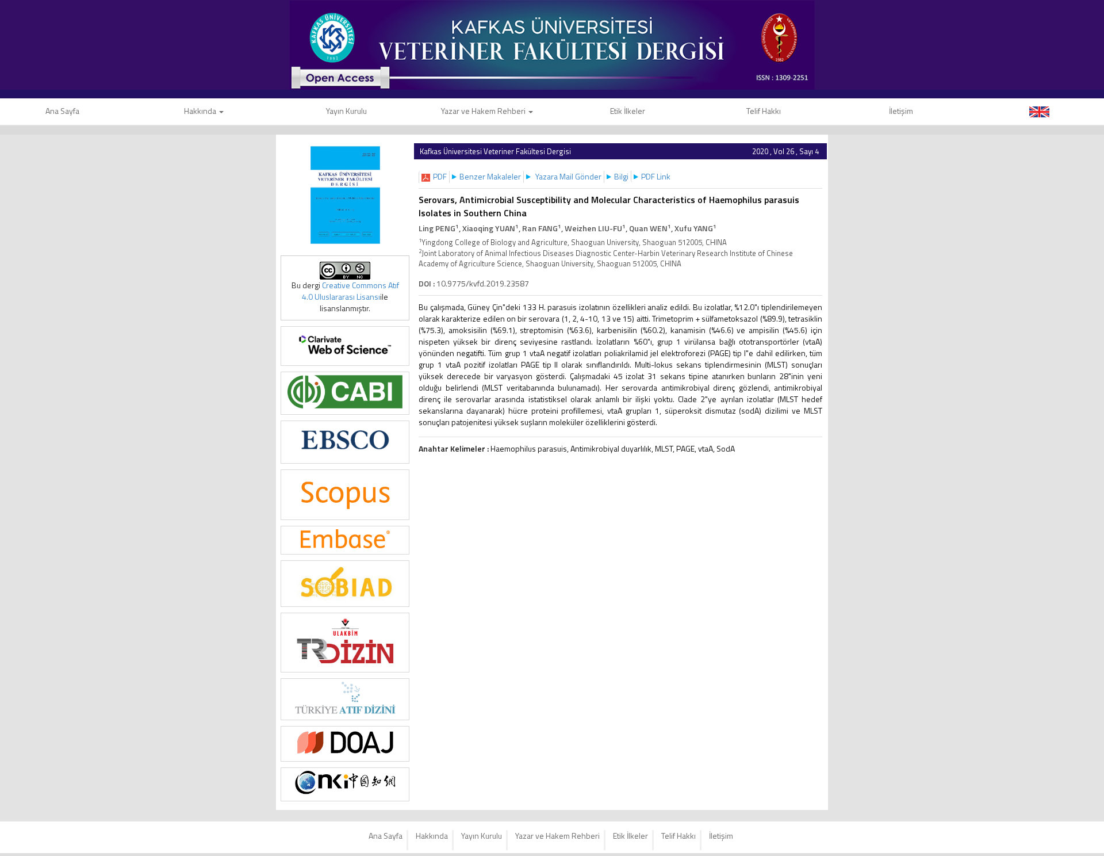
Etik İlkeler (627, 111)
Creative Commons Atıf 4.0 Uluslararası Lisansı (350, 291)
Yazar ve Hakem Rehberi (484, 111)
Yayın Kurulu (346, 111)
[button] (440, 176)
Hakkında (201, 111)
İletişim (901, 111)
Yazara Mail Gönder (568, 176)
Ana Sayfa (385, 836)
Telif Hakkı (763, 111)
